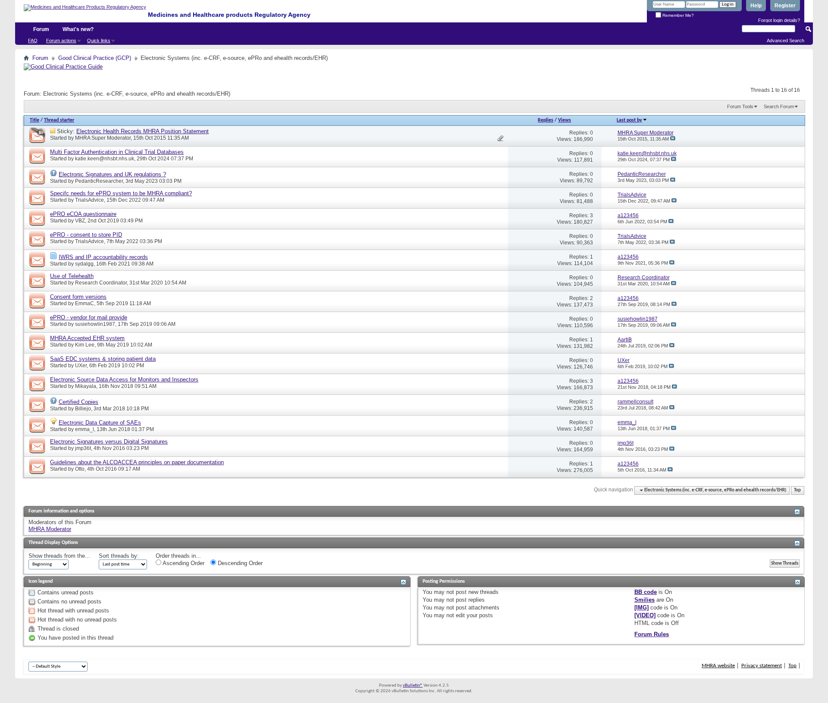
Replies (545, 120)
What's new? (78, 29)
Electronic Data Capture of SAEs (100, 422)
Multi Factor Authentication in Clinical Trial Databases (117, 152)
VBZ (80, 221)
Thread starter (59, 120)
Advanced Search (785, 40)
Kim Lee (84, 345)
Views (564, 120)
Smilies (644, 600)
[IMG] (641, 607)
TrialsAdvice (89, 200)
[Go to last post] (672, 138)
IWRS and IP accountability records (103, 257)
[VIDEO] (645, 615)
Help (756, 6)
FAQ (33, 40)
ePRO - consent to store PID (86, 234)
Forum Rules (651, 634)
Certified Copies (78, 402)
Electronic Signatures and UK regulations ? (112, 174)
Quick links (98, 40)
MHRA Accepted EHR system (87, 338)
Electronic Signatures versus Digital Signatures (109, 441)
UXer (81, 365)
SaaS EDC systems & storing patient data (103, 359)
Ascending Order (182, 563)
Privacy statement (761, 666)
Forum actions (61, 40)
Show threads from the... (59, 556)
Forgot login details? (779, 20)
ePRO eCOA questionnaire (83, 214)
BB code (645, 592)
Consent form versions (78, 297)
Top (797, 490)
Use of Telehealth (72, 276)
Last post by (629, 120)
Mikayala (85, 386)
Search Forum (779, 106)
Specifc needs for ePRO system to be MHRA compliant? (121, 193)
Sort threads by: (119, 556)
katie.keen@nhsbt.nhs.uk (104, 159)
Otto (80, 469)
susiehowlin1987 (95, 324)
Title (34, 120)
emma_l (84, 429)
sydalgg (84, 264)
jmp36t (83, 448)
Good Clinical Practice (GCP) (94, 58)
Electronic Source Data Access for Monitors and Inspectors (124, 379)
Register (785, 6)
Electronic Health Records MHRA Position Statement (142, 131)
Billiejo (83, 409)
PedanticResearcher (99, 181)
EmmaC (84, 303)
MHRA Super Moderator (103, 138)
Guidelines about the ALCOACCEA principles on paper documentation (137, 462)
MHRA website (718, 666)
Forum (41, 29)
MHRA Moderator (49, 529)
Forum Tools (740, 106)
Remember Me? (677, 15)
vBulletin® (413, 685)
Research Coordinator (101, 283)
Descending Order (239, 563)
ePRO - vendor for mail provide (88, 317)
